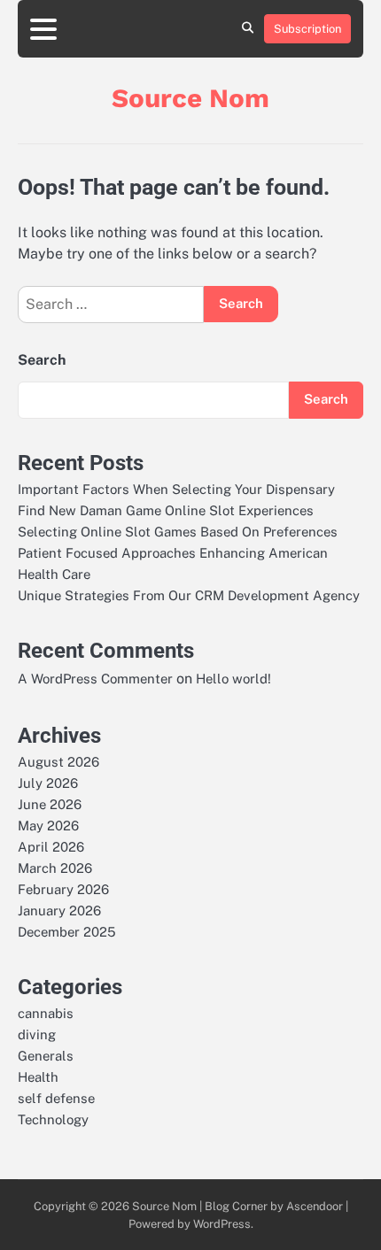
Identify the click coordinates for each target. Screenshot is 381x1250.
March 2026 (55, 868)
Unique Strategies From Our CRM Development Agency (189, 595)
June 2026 (50, 804)
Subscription (307, 28)
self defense (56, 1098)
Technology (53, 1119)
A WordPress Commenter (95, 678)
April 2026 (51, 846)
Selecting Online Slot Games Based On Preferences (178, 531)
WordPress (222, 1224)
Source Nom (190, 97)
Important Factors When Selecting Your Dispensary (176, 489)
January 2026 (59, 910)
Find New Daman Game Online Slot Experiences (166, 510)
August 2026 (58, 761)
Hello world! (233, 678)
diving (37, 1034)
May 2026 (48, 825)
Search (42, 359)
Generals (46, 1055)
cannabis (46, 1013)
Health (38, 1076)
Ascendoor (314, 1206)
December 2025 (67, 931)
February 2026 (63, 889)
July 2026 (48, 783)
